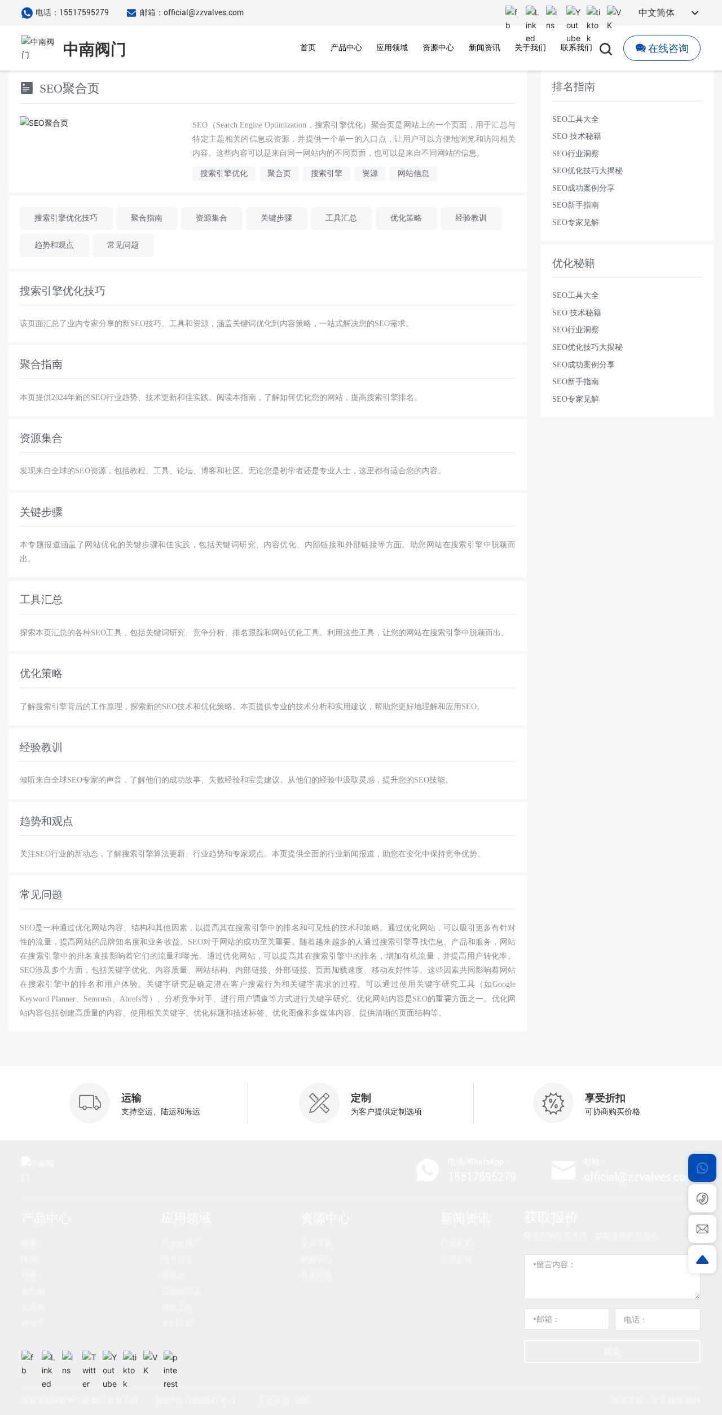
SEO (302, 1400)
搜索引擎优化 (224, 173)
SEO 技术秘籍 (576, 136)
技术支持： (631, 1400)
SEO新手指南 (575, 205)
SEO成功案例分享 (583, 188)
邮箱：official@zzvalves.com (192, 12)
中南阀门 (94, 49)
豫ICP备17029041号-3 (195, 1400)
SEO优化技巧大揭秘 (587, 170)
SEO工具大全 (575, 119)
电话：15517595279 (72, 12)
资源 (370, 173)
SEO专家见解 (575, 222)
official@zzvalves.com (639, 1177)
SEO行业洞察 (575, 154)
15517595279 (482, 1177)
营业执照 (273, 1400)
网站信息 (413, 173)
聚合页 (279, 173)
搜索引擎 (326, 173)
